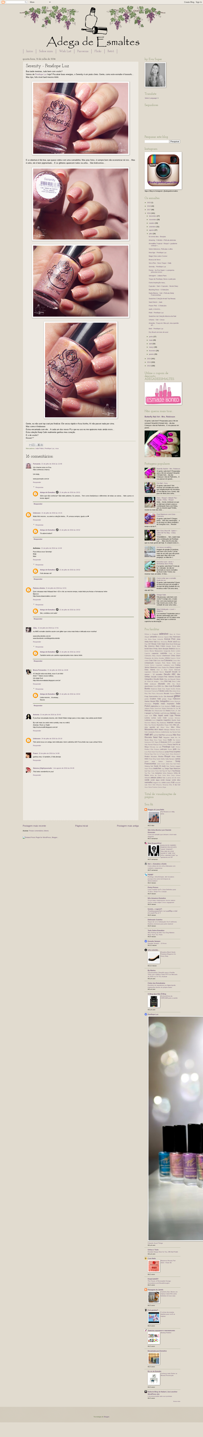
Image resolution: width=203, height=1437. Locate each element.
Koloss (168, 710)
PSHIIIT (150, 875)
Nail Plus (162, 735)
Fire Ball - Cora (162, 483)
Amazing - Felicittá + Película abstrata (162, 240)
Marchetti (147, 722)
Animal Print (170, 639)
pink (175, 749)
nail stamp (168, 735)
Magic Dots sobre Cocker (158, 256)
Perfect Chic (149, 749)
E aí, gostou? (153, 1310)
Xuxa (146, 787)
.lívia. (35, 628)
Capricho (147, 653)
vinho (164, 782)
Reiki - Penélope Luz (156, 312)
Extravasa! (148, 691)
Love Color (162, 718)
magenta (159, 720)
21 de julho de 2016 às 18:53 (69, 610)
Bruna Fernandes (40, 670)
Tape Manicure (174, 768)
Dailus (159, 667)
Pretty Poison (153, 887)
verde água (155, 780)
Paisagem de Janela (155, 1290)
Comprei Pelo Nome (163, 663)
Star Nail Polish (175, 764)
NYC (153, 742)
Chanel (158, 655)
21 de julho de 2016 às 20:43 (50, 714)
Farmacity (155, 691)
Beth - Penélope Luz (156, 328)
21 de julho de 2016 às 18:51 (69, 492)
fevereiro (152, 351)
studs (164, 766)
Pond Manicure (160, 752)
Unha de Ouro (155, 775)
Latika (178, 713)
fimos (178, 691)
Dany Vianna (150, 669)
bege (163, 644)
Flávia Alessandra (157, 693)
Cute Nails (152, 1258)
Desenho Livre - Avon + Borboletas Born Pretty (165, 563)
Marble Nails (176, 720)
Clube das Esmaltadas (156, 983)
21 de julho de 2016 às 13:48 (51, 464)
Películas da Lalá (155, 747)
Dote (146, 684)
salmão (177, 759)
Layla (146, 715)
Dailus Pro (165, 667)
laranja (173, 713)
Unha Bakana (168, 773)
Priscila (147, 754)
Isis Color (161, 706)
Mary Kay (148, 725)
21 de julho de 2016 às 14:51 (56, 588)
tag (163, 768)
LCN (150, 715)
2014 (149, 362)
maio (151, 340)
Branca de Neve (154, 260)
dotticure (153, 684)
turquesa (158, 773)
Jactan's (167, 706)
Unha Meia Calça (168, 775)
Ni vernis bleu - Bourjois (157, 236)
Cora (174, 663)
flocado (166, 693)
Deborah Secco (158, 672)
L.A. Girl (177, 710)
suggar (178, 766)
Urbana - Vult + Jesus (157, 320)
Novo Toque (158, 740)
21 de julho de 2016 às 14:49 (51, 548)
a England (154, 634)
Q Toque (162, 754)
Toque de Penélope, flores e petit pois (162, 279)
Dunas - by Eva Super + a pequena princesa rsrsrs (161, 271)
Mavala (153, 725)
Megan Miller (169, 725)
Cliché (178, 658)
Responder (37, 482)
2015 (149, 359)
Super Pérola (149, 768)
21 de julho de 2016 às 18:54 (69, 694)
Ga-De (160, 696)
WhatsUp (165, 785)
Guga (170, 699)
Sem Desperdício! (155, 843)
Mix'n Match (158, 729)
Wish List (65, 51)
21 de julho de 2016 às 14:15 (51, 513)
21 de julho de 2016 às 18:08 (57, 670)
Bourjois (166, 648)
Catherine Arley (150, 655)
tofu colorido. (153, 950)
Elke (163, 686)
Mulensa (157, 732)
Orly (146, 744)
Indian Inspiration (167, 704)
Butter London (175, 651)
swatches (157, 768)
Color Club (152, 660)
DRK (168, 684)
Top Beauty (176, 771)
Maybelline (160, 725)
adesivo (163, 633)
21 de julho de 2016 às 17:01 (48, 628)
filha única (172, 691)
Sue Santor (170, 766)
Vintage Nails (161, 595)
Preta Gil (172, 752)
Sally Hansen (170, 759)
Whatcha (159, 785)
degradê (168, 672)
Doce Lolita (176, 681)
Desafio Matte (159, 679)
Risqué (167, 756)
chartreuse (166, 655)
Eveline (173, 689)
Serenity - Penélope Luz (157, 266)
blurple (168, 646)
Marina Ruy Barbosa (158, 722)
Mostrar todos (176, 1401)
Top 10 (164, 771)
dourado (161, 684)
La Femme (156, 713)
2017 (149, 210)
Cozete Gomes (150, 665)
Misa (167, 727)
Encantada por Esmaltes (157, 1351)
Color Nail (160, 660)
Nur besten (176, 740)
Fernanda (36, 464)
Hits (157, 701)
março (151, 347)
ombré (178, 742)
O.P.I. (170, 742)
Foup (146, 696)
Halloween (176, 699)
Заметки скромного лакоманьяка (161, 1330)
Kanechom (158, 708)
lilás (155, 715)
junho (151, 336)
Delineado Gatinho (155, 920)
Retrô (111, 51)
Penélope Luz (41, 74)
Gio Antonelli (168, 696)
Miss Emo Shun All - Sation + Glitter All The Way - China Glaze (167, 533)
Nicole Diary (149, 740)
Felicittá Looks (163, 691)
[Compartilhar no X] (36, 444)
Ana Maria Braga (150, 639)
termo (153, 771)
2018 (149, 206)
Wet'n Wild (151, 785)
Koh (164, 710)
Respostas (39, 487)
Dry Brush (176, 684)
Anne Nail (152, 642)
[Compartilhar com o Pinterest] (41, 444)
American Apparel (163, 637)
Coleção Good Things (155, 1243)
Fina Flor (148, 693)
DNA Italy (167, 681)
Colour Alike (176, 660)
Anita (178, 639)
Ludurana (148, 720)
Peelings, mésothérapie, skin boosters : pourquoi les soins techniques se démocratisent (161, 879)
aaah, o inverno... (155, 309)
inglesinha (154, 706)
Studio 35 (157, 766)
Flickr (98, 51)
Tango (167, 768)
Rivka (173, 756)
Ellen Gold (169, 686)
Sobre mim (46, 51)
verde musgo (165, 780)
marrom (170, 722)
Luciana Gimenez (174, 718)
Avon (170, 641)
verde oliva (176, 780)
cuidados (166, 665)
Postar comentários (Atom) (39, 831)
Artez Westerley (162, 642)
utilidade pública (156, 777)
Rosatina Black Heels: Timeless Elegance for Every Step (168, 954)
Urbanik (147, 777)
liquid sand (163, 715)
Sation (160, 761)
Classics (173, 658)
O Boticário (163, 742)
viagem (155, 782)
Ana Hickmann (174, 637)
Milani (162, 727)
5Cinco (147, 634)
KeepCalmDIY (153, 1279)
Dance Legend (175, 667)
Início (29, 51)
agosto (151, 230)
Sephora (169, 761)
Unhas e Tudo (153, 1250)
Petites (170, 749)
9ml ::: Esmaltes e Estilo (157, 864)
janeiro (151, 354)
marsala (177, 722)
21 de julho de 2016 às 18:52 (69, 530)
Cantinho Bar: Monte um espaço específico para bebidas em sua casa (169, 1294)
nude (170, 740)
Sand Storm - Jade (155, 302)
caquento (155, 653)
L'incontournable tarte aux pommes (160, 1396)
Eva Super (166, 689)
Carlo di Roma (174, 653)
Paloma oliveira (39, 588)
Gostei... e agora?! (155, 909)
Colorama (168, 660)
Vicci (159, 782)
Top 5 (169, 771)
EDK (159, 686)
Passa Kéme (163, 744)
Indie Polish (40, 448)
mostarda (151, 732)
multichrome (165, 732)
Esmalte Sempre (154, 941)
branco (172, 648)
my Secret (173, 732)
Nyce (157, 742)
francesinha (153, 696)
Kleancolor (158, 710)
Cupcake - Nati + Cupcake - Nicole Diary (163, 286)
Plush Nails (151, 752)
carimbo (163, 653)
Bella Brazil (169, 644)
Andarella (160, 639)
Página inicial (81, 826)
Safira (163, 759)
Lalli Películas (165, 713)
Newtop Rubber (166, 1332)
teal (146, 771)
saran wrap (150, 761)
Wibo (170, 785)
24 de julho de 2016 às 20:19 (51, 738)
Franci (35, 753)
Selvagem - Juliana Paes (158, 276)
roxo (146, 759)
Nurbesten (148, 742)
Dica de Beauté (170, 679)
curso (172, 665)
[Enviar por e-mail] (30, 444)
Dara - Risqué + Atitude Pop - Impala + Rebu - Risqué (167, 499)
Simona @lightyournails (42, 768)
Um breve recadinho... (165, 547)
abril (150, 344)
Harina (147, 701)
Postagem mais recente (34, 826)
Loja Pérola (175, 715)
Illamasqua (148, 704)
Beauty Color (156, 644)
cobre (146, 660)
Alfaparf (147, 637)
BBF (149, 644)
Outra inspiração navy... (157, 282)
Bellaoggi (177, 644)
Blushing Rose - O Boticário (159, 290)
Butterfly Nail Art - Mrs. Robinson (160, 417)
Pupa (151, 754)
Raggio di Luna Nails (156, 809)
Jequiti (178, 706)
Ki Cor (176, 708)
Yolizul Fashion (152, 787)
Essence (154, 689)
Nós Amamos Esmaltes (157, 898)
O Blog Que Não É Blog (157, 994)
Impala (156, 703)
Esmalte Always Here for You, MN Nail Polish (163, 1252)
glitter (177, 696)
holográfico (164, 701)
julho (151, 233)
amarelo (153, 637)
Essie (160, 689)
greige (164, 699)
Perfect (178, 747)
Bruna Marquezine (156, 651)
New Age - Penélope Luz (157, 252)
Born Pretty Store (155, 648)
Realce (147, 756)
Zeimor (160, 787)
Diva (162, 681)
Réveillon (154, 756)
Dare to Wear (162, 669)
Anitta (147, 642)
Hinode (152, 701)
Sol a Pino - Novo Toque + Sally (160, 263)
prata (167, 752)
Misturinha (149, 729)
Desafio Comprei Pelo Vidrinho (162, 677)
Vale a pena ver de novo (171, 777)
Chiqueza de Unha (151, 658)
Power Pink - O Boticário (157, 306)
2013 (149, 366)
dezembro (153, 216)
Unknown (37, 513)
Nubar (165, 740)
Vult (172, 782)
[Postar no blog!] (33, 444)
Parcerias (82, 51)
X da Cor (176, 785)
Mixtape (167, 729)
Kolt (172, 710)
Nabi (178, 732)
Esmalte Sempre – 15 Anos (157, 943)
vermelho (148, 782)
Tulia (152, 773)
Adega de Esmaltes (47, 492)
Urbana (178, 775)
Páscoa (155, 744)
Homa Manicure (175, 701)
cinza (167, 658)
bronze (147, 651)
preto (178, 752)
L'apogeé (148, 713)
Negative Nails (168, 737)
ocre (173, 742)
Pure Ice (156, 754)
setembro (152, 227)
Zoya (164, 787)
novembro (153, 219)
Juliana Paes (149, 708)
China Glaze (175, 655)
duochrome (149, 686)
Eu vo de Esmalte (154, 1371)
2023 (149, 202)
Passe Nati (171, 744)
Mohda (172, 729)
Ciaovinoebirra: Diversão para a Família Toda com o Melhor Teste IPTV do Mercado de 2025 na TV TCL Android (162, 974)
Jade (173, 706)
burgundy (167, 651)
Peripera (156, 749)
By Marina (151, 970)
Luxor (154, 720)
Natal (155, 737)
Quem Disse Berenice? (173, 754)
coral (178, 663)
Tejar (149, 771)
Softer (168, 764)
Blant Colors (160, 646)
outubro (152, 223)
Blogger (106, 1417)
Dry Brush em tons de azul (158, 332)
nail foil (155, 735)
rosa (57, 448)
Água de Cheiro (175, 634)
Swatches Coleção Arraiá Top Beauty (162, 298)
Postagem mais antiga (128, 826)
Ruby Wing (152, 759)
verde (147, 780)
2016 (149, 213)
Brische (178, 648)
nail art (149, 734)
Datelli (171, 669)
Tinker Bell (158, 771)
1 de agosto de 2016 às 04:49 (63, 768)
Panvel (150, 744)
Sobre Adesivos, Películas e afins (161, 249)
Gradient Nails (155, 699)
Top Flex (147, 773)
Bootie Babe (176, 646)
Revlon (160, 756)
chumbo (161, 658)
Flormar (172, 693)
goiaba (147, 699)
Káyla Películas (167, 708)
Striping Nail (149, 766)
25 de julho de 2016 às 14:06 (49, 753)
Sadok (158, 759)
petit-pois (163, 749)
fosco (178, 693)
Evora (178, 689)
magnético (167, 720)
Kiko (153, 710)
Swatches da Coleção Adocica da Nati (162, 316)
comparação (149, 663)
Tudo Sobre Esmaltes (156, 930)
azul (175, 641)
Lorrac (153, 718)
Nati (160, 737)
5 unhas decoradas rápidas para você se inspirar (168, 1314)
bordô (147, 648)
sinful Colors (161, 764)
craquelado (159, 665)
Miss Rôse (175, 727)
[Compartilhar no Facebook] (38, 444)
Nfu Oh (177, 737)
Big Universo (150, 646)
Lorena (147, 718)
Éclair (155, 686)
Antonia (36, 714)
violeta (168, 782)
